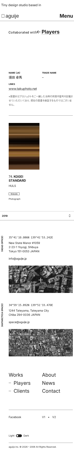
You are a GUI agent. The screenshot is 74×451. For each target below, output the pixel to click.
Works (16, 375)
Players (22, 383)
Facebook (15, 417)
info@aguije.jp (18, 258)
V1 (43, 417)
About (49, 375)
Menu (66, 16)
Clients (21, 391)
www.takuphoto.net (23, 89)
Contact (51, 391)
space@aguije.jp (19, 322)
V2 (54, 417)
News (48, 383)
